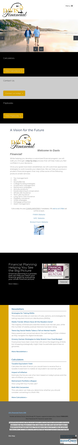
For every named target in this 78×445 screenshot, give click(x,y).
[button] (69, 6)
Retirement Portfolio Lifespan (24, 381)
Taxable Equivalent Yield (22, 364)
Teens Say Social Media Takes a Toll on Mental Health (34, 331)
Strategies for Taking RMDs (23, 313)
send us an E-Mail (58, 208)
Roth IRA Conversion (20, 387)
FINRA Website (39, 215)
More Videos (13, 284)
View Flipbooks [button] (12, 116)
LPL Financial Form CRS (17, 413)
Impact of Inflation (19, 372)
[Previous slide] (2, 38)
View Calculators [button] (12, 71)
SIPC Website (39, 218)
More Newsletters (20, 352)
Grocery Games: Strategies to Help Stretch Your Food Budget (37, 339)
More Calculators (19, 397)
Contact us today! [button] (13, 93)
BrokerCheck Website (39, 222)
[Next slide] (75, 38)
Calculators (17, 359)
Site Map (12, 436)
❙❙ (41, 49)
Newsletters (18, 309)
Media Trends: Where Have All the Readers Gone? (32, 322)
